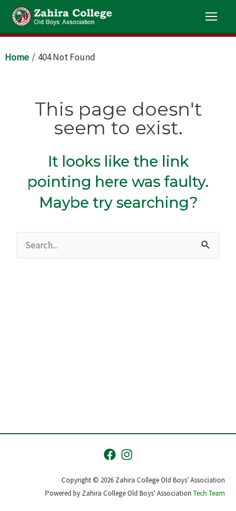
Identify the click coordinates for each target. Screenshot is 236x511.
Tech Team (209, 493)
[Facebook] (110, 454)
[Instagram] (127, 454)
